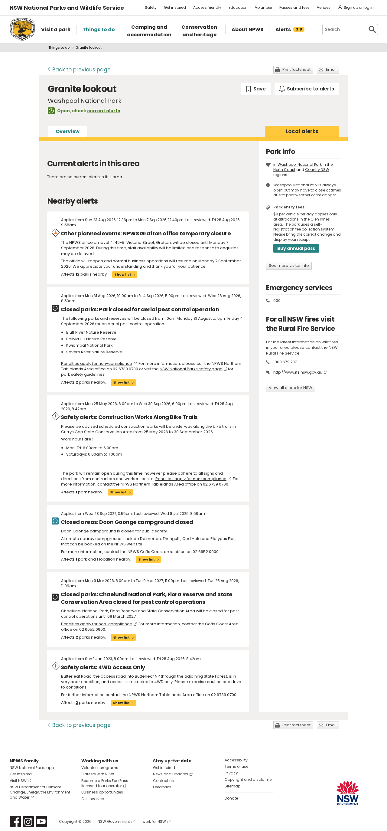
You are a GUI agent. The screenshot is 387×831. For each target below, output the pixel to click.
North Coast (284, 169)
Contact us (163, 780)
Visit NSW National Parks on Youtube (41, 821)
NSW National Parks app (32, 767)
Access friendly (207, 7)
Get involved (92, 798)
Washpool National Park (300, 164)
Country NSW (317, 169)
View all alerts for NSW (290, 388)
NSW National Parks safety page (191, 369)
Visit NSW (18, 780)
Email (331, 69)
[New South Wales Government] (348, 793)
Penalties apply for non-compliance (96, 363)
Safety (151, 7)
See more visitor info (289, 265)
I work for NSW (153, 821)
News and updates (170, 774)
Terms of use (236, 766)
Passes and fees (294, 7)
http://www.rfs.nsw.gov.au (297, 372)
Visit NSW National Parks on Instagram (28, 821)
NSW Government (114, 821)
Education (238, 7)
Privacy (231, 773)
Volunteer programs (99, 767)
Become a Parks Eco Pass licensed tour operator (104, 783)
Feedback (162, 787)
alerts (302, 131)
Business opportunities (102, 792)
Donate (231, 798)
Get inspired (175, 7)
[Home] (22, 29)
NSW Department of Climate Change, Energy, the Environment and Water (40, 792)
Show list (123, 274)
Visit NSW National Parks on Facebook (15, 821)
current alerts (103, 111)
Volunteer (263, 7)
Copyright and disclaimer (249, 779)
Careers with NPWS (98, 774)
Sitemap (232, 786)
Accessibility (236, 760)
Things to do (59, 47)
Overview (68, 131)
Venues (323, 7)
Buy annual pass (296, 248)
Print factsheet (296, 69)
